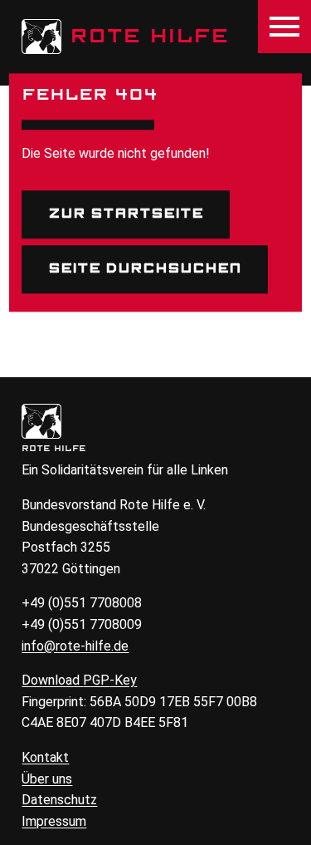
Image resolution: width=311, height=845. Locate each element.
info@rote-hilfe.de (75, 646)
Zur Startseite (125, 214)
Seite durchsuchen (144, 268)
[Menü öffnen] (284, 26)
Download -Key (79, 680)
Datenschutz (59, 800)
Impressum (54, 821)
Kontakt (45, 757)
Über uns (47, 779)
